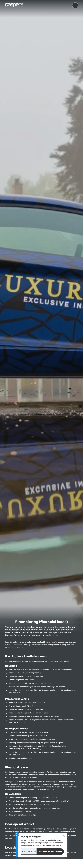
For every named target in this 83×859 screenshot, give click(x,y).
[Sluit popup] (64, 836)
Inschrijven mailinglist (50, 851)
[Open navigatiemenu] (75, 5)
